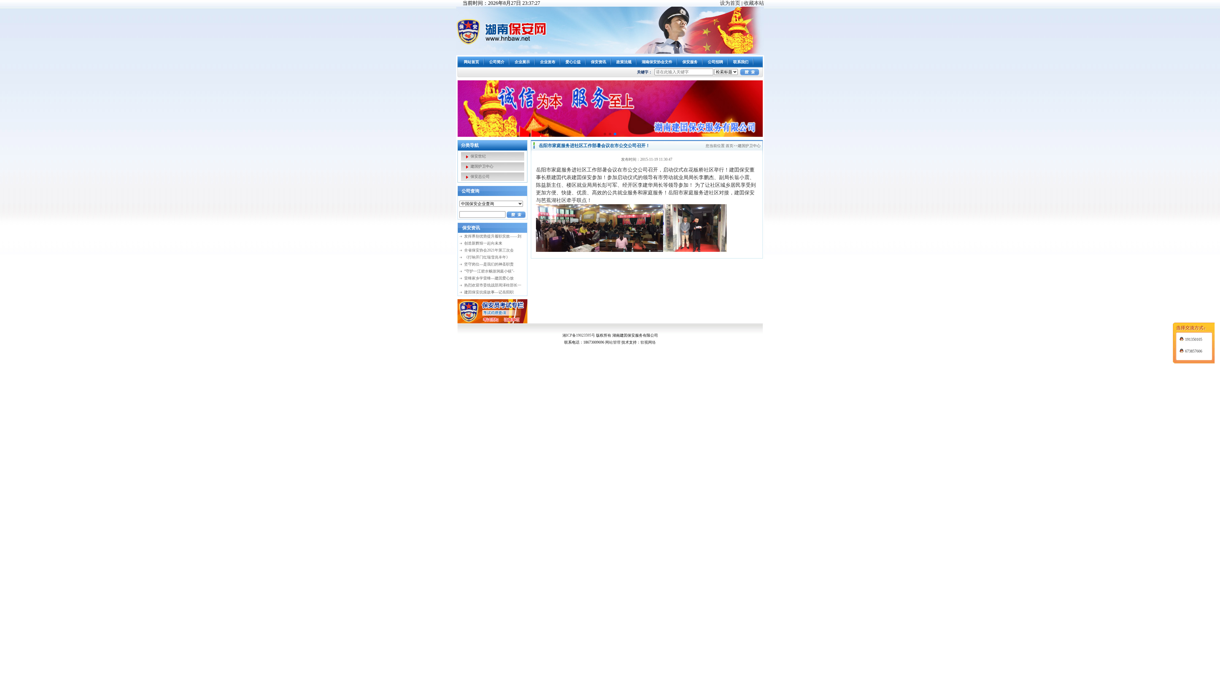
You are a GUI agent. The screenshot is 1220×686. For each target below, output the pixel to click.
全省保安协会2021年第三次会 (489, 250)
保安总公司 (480, 176)
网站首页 (471, 62)
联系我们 (741, 62)
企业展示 (522, 62)
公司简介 (497, 62)
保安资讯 (598, 62)
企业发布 (547, 62)
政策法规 (624, 62)
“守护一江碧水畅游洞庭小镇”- (489, 271)
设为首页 (730, 3)
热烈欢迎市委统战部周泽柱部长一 (492, 285)
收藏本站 (754, 3)
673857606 (1193, 351)
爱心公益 (573, 62)
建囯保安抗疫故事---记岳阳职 (489, 292)
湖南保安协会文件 (657, 62)
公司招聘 (715, 62)
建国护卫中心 (482, 166)
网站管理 (612, 342)
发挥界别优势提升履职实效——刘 (492, 236)
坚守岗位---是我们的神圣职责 (489, 264)
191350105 (1193, 339)
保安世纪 (478, 156)
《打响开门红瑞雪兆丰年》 (487, 257)
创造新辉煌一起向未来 (483, 243)
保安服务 (690, 62)
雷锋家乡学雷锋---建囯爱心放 (489, 278)
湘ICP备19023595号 (578, 335)
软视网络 (648, 342)
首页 (729, 146)
